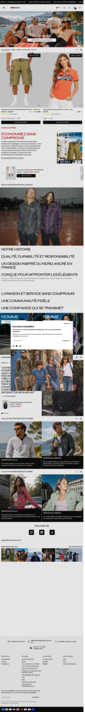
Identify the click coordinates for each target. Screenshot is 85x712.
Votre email (17, 340)
